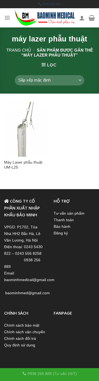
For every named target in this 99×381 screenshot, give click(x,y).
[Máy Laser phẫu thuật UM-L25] (25, 129)
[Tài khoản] (82, 18)
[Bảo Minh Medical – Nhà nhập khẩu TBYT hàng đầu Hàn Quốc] (45, 18)
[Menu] (7, 17)
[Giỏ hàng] (92, 18)
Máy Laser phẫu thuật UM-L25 (23, 164)
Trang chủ (18, 50)
